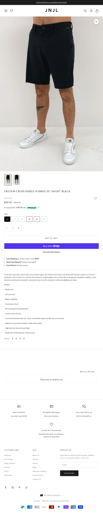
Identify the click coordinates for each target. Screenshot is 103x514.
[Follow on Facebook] (5, 487)
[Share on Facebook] (13, 339)
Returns (7, 467)
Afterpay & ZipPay (39, 471)
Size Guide (8, 459)
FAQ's (6, 471)
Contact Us (37, 479)
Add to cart (51, 238)
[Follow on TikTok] (26, 487)
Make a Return (9, 463)
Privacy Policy (38, 475)
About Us (36, 455)
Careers (36, 459)
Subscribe (69, 473)
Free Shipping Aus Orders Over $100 (51, 2)
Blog (34, 467)
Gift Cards (8, 475)
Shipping (7, 455)
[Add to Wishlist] (51, 198)
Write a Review (87, 371)
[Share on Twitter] (16, 339)
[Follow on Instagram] (12, 487)
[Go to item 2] (16, 179)
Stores (35, 463)
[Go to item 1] (8, 179)
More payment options (51, 252)
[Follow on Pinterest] (19, 487)
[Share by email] (24, 339)
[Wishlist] (11, 10)
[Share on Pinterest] (20, 339)
